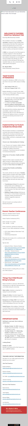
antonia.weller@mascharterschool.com (12, 399)
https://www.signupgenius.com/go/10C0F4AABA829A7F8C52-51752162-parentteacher (15, 254)
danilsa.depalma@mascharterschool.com (12, 368)
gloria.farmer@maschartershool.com (11, 389)
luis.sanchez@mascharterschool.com (11, 404)
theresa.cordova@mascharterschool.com (12, 381)
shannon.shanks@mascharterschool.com (12, 373)
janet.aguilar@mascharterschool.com (11, 394)
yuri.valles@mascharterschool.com (16, 376)
